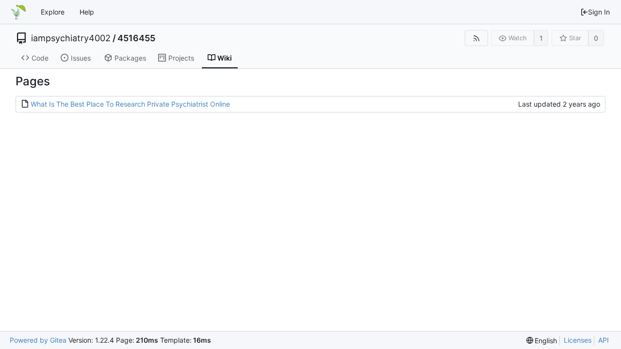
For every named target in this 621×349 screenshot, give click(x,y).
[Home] (18, 12)
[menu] (541, 340)
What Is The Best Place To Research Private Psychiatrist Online (130, 104)
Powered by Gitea (38, 340)
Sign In (599, 12)
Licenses (577, 340)
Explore (53, 12)
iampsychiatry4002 (71, 38)
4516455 (136, 38)
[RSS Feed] (476, 38)
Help (87, 12)
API (603, 340)
